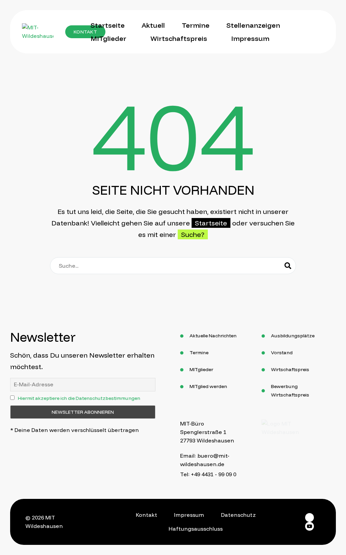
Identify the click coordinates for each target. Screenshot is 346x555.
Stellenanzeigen (253, 25)
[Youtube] (309, 526)
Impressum (250, 38)
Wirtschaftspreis (178, 38)
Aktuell (153, 25)
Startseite (108, 25)
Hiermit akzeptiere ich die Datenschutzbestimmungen (79, 398)
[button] (85, 31)
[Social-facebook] (309, 517)
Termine (195, 25)
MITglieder (108, 38)
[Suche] (287, 265)
